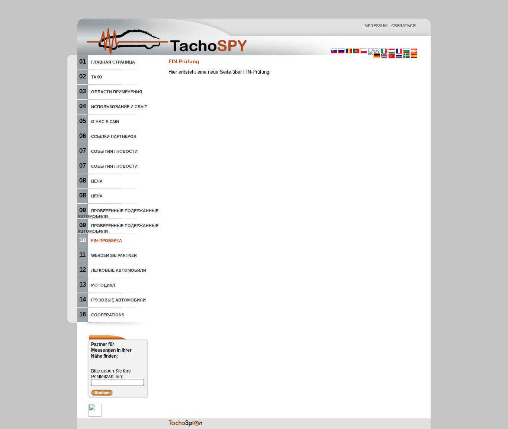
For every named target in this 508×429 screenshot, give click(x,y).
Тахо (96, 77)
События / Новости (114, 151)
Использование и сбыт (119, 106)
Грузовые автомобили (118, 300)
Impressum (375, 25)
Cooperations (107, 315)
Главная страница (113, 62)
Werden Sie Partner (114, 255)
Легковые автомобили (118, 270)
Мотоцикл (103, 285)
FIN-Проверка (106, 240)
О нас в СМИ (105, 121)
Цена (97, 181)
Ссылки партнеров (113, 136)
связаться (403, 25)
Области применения (116, 92)
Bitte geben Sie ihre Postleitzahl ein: (111, 373)
